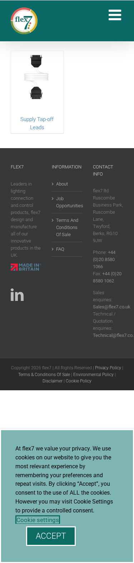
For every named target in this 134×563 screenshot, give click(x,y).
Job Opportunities (67, 202)
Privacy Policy (108, 367)
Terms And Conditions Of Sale (67, 227)
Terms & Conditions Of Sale (44, 374)
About (62, 184)
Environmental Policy (93, 374)
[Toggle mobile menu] (116, 14)
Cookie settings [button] (37, 519)
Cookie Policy (78, 381)
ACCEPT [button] (51, 536)
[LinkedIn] (17, 294)
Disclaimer (53, 381)
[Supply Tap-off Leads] (37, 83)
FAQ (60, 249)
